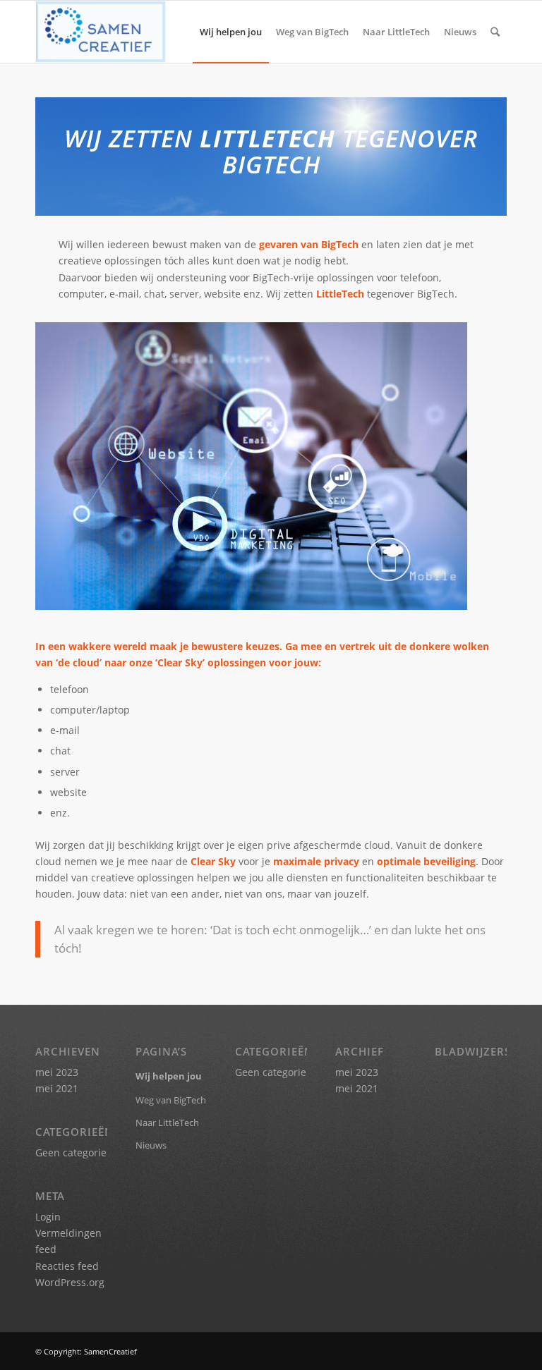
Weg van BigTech (171, 1100)
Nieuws (151, 1145)
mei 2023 (56, 1072)
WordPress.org (69, 1282)
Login (48, 1216)
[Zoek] (495, 32)
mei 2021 (56, 1088)
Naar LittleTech (167, 1122)
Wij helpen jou (169, 1076)
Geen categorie (71, 1152)
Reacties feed (67, 1266)
